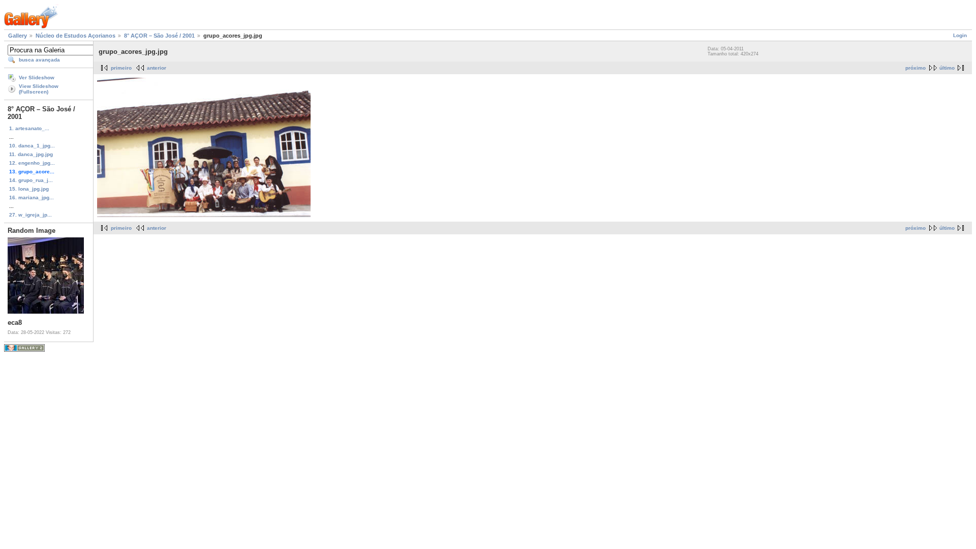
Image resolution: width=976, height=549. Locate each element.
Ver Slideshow (36, 77)
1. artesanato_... (29, 128)
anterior (156, 68)
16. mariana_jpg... (31, 197)
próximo (915, 68)
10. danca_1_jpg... (32, 145)
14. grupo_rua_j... (31, 180)
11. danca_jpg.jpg (31, 154)
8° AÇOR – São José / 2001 (159, 36)
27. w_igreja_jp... (30, 215)
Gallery (17, 36)
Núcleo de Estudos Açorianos (75, 36)
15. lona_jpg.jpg (29, 189)
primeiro (121, 68)
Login (960, 35)
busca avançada (39, 60)
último (947, 68)
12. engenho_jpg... (32, 163)
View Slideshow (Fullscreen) (38, 89)
